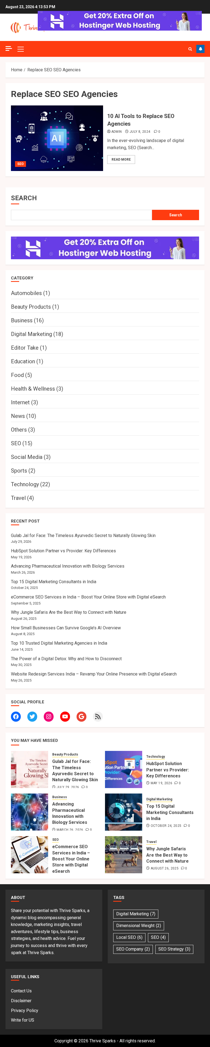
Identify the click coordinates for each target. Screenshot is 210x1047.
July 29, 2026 (68, 787)
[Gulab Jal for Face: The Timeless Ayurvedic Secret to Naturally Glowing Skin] (29, 769)
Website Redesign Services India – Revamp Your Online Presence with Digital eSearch (94, 674)
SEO (20, 164)
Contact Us (21, 990)
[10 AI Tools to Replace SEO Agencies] (57, 138)
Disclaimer (21, 1000)
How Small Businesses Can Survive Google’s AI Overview (66, 627)
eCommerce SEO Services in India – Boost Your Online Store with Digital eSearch (88, 597)
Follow (200, 49)
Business (22, 320)
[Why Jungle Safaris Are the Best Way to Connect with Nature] (123, 854)
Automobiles (26, 293)
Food (17, 375)
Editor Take (25, 347)
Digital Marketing (31, 334)
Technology (25, 484)
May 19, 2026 (161, 783)
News (18, 416)
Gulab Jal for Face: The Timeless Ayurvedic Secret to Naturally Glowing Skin (83, 535)
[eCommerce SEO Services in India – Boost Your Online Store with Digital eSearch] (29, 854)
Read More (121, 159)
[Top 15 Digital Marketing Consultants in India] (123, 812)
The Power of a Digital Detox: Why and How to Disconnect (66, 658)
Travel (18, 498)
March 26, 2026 (70, 830)
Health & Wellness (33, 388)
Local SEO (129, 937)
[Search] (190, 49)
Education (23, 361)
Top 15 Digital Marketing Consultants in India (53, 581)
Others (19, 429)
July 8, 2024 (140, 132)
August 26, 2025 (165, 868)
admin (116, 132)
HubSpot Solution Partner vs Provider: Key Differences (63, 550)
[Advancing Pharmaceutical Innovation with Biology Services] (29, 812)
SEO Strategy (174, 949)
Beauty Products (31, 306)
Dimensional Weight (138, 925)
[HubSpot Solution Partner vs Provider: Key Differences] (123, 769)
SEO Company (133, 949)
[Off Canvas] (8, 48)
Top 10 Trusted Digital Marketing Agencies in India (59, 643)
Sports (19, 470)
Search (24, 198)
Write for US (22, 1020)
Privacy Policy (24, 1010)
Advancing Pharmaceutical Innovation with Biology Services (67, 566)
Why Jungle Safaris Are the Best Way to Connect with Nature (68, 612)
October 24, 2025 (166, 826)
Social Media (26, 457)
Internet (20, 402)
